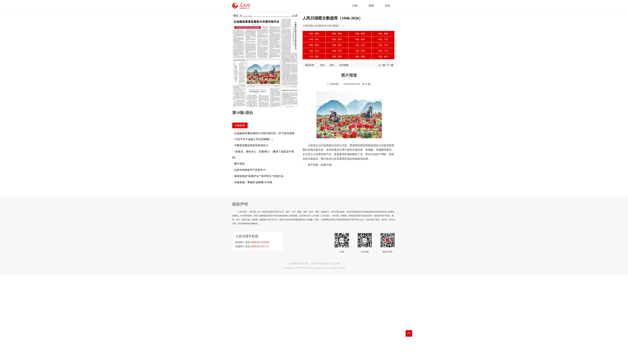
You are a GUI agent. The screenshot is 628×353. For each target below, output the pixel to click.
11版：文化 (360, 45)
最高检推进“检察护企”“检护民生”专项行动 (258, 176)
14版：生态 (337, 51)
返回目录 (309, 65)
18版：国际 (337, 56)
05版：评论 (314, 39)
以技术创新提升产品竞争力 (250, 169)
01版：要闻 (314, 34)
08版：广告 (383, 39)
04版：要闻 (383, 34)
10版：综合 (337, 45)
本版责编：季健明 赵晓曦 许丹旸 (253, 182)
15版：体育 (360, 51)
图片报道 (239, 163)
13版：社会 (314, 51)
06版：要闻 (337, 39)
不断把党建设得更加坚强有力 (251, 145)
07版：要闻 (360, 39)
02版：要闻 (337, 34)
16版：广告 (383, 51)
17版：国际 (314, 56)
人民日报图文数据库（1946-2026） (333, 18)
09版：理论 (314, 45)
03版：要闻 (360, 34)
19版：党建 (360, 56)
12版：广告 (383, 45)
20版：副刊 (383, 56)
